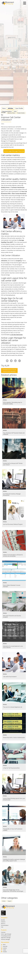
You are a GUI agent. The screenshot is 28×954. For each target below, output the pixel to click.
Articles (10, 108)
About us (3, 923)
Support (9, 901)
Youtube (5, 951)
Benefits (3, 920)
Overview (3, 932)
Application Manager (6, 937)
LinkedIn (5, 948)
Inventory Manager (5, 939)
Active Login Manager (6, 934)
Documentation (7, 111)
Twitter (4, 950)
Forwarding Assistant (6, 936)
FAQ (15, 111)
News (4, 108)
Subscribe (5, 946)
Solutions (3, 921)
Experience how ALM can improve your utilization (9, 370)
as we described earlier (16, 334)
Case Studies (19, 108)
